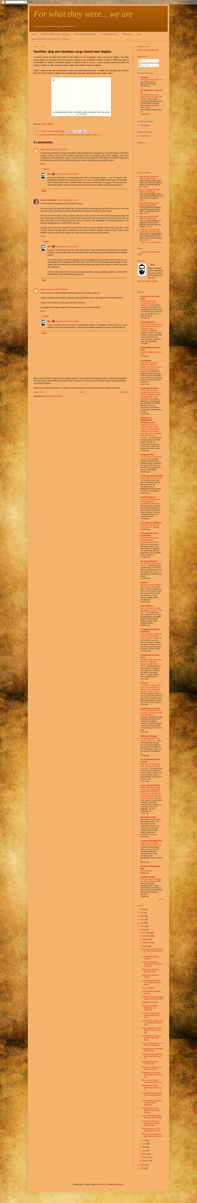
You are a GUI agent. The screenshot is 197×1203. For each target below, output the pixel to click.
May (144, 1147)
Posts (143, 61)
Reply (43, 164)
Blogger (121, 1184)
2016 (142, 916)
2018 (142, 909)
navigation (87, 135)
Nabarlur (144, 582)
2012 (142, 930)
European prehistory (72, 135)
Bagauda (144, 77)
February (146, 1157)
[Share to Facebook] (82, 131)
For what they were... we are (83, 14)
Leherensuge (145, 125)
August (145, 946)
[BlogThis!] (77, 131)
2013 (142, 926)
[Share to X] (79, 131)
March (144, 1154)
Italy (81, 135)
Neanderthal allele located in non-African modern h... (152, 1095)
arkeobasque (145, 361)
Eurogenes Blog (147, 455)
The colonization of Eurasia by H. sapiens (50, 39)
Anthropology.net (147, 322)
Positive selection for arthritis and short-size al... (151, 1088)
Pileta (50, 124)
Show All (160, 899)
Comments (145, 65)
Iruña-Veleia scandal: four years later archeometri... (152, 1135)
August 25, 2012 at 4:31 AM (67, 200)
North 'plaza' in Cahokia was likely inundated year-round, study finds (150, 766)
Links (139, 34)
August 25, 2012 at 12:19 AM (67, 174)
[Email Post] (70, 131)
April (144, 1151)
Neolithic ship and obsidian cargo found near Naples (152, 998)
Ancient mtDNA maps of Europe (55, 34)
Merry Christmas (146, 871)
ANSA (44, 124)
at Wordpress (145, 136)
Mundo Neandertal (147, 497)
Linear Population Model (150, 785)
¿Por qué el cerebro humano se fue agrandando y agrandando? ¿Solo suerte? (150, 501)
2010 (142, 1168)
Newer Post (38, 392)
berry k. (142, 190)
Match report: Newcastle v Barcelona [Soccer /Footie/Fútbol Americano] (149, 540)
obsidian (92, 62)
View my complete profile (147, 281)
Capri (84, 57)
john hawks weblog (148, 817)
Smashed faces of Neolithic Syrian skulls (152, 1050)
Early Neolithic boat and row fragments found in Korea (152, 983)
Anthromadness (147, 606)
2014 (142, 923)
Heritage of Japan (147, 877)
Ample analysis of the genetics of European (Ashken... (151, 1110)
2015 (142, 919)
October (145, 939)
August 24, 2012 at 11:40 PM (55, 149)
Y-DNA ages (126, 34)
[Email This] (74, 131)
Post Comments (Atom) (53, 396)
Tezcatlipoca (89, 180)
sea (100, 135)
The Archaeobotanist (149, 561)
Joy (42, 149)
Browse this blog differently (147, 50)
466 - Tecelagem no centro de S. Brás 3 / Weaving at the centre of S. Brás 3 (150, 636)
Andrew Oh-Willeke (48, 200)
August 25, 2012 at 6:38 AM (66, 247)
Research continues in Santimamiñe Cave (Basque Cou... (150, 1123)
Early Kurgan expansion (85, 34)
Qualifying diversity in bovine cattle (150, 1063)
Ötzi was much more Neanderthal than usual (152, 1081)
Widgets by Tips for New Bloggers (151, 242)
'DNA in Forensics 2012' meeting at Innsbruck (151, 1130)
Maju (49, 174)
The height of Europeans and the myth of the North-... (151, 1038)
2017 (142, 913)
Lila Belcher (144, 230)
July (144, 1141)
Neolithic (95, 135)
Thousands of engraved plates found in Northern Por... (152, 1075)
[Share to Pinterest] (85, 131)
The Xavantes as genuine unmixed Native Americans (152, 1103)
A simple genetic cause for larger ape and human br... (152, 1056)
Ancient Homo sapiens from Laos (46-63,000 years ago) (152, 1023)
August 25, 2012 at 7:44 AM (56, 289)
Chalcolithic (61, 135)
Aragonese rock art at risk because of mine (152, 1068)
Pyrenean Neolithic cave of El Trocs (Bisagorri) (152, 1044)
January (145, 1161)
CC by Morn (81, 114)
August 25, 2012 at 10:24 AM (67, 321)
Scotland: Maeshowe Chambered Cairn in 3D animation (152, 964)
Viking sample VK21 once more (151, 478)
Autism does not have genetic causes (150, 971)
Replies (46, 169)
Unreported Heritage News (151, 841)
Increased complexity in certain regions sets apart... (151, 1015)
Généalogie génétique (149, 388)
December (146, 933)
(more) (145, 187)
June (144, 1144)
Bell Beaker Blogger (148, 736)
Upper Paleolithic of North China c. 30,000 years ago (152, 1030)
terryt (43, 289)
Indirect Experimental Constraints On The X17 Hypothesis (148, 303)
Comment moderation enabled (150, 958)
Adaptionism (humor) (150, 1002)
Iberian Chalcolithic (108, 34)
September (146, 943)
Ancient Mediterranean (48, 135)
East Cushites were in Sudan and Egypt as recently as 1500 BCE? (151, 610)
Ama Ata (144, 683)
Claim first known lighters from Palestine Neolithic (152, 1117)
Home (34, 34)
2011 (142, 1165)
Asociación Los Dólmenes (151, 523)
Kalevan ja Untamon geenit (151, 476)
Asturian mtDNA (148, 988)
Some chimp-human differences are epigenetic (150, 1008)
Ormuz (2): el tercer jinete (149, 80)
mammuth (103, 1184)
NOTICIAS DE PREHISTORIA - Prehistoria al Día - (148, 420)
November (146, 936)
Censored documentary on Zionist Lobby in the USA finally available (151, 97)
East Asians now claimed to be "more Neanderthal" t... (152, 951)
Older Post (124, 392)
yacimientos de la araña (150, 708)
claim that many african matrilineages (149, 177)
